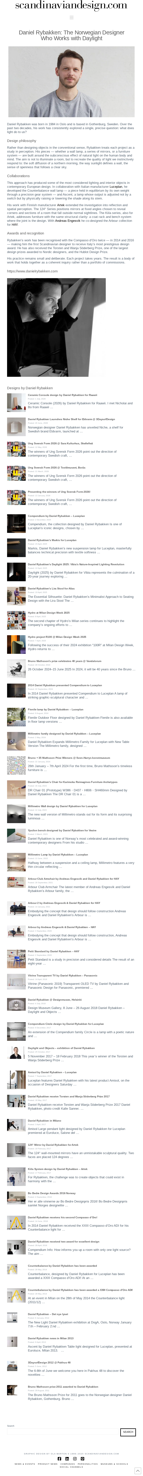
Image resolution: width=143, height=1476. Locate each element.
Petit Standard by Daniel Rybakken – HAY (53, 951)
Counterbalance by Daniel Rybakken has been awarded (62, 1265)
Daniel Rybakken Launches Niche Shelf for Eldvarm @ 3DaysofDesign (71, 419)
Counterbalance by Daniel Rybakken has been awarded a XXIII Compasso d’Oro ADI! (80, 1289)
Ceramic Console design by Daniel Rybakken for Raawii (62, 395)
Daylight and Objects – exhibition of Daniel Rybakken (61, 1048)
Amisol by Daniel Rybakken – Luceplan (52, 1072)
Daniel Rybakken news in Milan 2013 (50, 1338)
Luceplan (116, 186)
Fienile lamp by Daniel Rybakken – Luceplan (55, 709)
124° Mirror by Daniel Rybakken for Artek (53, 1144)
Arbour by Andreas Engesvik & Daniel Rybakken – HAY (62, 927)
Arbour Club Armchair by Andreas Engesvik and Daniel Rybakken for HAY (73, 878)
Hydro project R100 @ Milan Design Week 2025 (57, 636)
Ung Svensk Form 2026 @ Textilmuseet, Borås (56, 467)
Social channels (71, 1467)
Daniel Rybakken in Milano (44, 1120)
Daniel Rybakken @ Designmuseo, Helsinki (55, 999)
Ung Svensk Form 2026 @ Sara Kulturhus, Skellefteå (60, 443)
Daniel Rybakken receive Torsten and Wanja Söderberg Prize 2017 (68, 1096)
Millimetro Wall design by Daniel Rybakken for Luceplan (62, 806)
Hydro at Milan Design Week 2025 (49, 612)
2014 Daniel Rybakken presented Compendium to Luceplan (65, 685)
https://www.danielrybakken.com (32, 271)
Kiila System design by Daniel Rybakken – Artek (57, 1169)
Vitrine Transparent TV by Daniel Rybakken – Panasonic (62, 975)
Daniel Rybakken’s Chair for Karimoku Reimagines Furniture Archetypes (72, 782)
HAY (15, 224)
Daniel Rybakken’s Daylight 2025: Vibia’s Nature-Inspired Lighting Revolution (76, 564)
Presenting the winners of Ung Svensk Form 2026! (59, 491)
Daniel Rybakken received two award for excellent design (63, 1241)
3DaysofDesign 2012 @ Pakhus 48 (49, 1362)
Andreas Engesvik (67, 221)
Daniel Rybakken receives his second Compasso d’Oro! (62, 1217)
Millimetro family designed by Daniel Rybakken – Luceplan (64, 733)
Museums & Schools (114, 1464)
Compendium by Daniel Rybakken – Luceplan (56, 515)
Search (10, 1426)
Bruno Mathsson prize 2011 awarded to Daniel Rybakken (63, 1386)
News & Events (25, 1464)
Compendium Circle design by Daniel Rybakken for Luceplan (66, 1023)
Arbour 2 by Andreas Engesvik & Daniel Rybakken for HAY (64, 902)
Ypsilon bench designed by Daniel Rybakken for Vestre (62, 830)
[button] (72, 17)
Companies (68, 1464)
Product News (48, 1464)
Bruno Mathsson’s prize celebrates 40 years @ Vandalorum (64, 661)
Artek (61, 205)
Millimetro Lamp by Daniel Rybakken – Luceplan (58, 854)
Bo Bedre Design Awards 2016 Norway (51, 1193)
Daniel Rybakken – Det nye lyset (48, 1314)
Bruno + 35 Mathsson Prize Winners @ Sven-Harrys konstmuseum (69, 757)
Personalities (88, 1464)
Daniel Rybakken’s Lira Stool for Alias (51, 588)
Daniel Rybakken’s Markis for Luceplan (52, 540)
